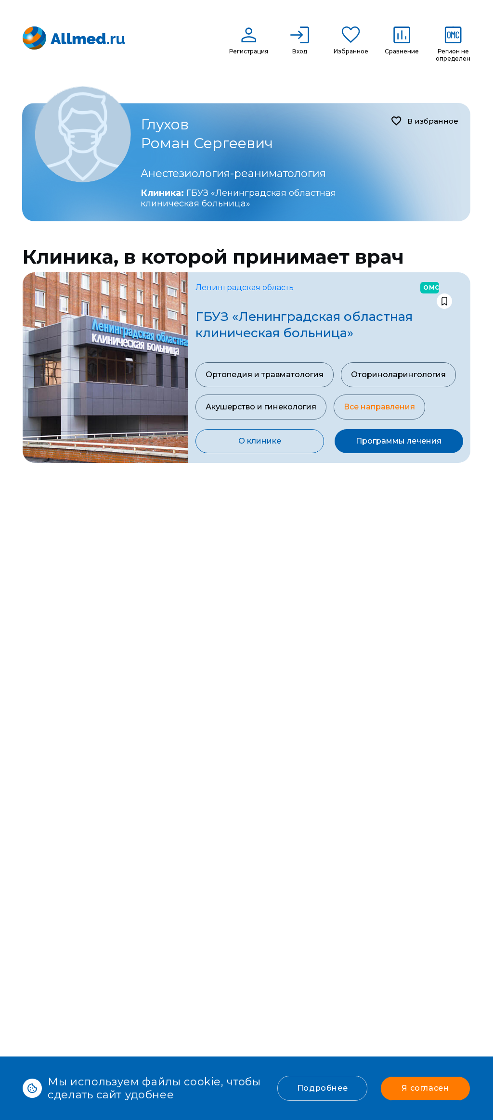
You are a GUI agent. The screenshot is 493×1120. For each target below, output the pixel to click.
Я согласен (425, 1088)
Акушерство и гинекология (261, 406)
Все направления (379, 406)
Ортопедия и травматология (265, 374)
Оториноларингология (398, 374)
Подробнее (322, 1088)
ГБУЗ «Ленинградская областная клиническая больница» (238, 198)
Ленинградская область (244, 287)
